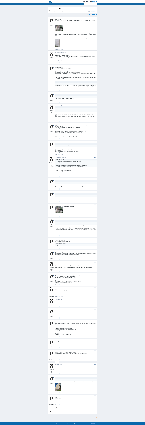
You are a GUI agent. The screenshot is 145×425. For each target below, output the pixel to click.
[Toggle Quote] (56, 82)
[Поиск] (96, 4)
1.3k (51, 72)
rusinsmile (51, 52)
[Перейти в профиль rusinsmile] (51, 55)
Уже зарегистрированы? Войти (87, 1)
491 (51, 24)
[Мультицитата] (59, 49)
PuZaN (51, 157)
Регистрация (94, 1)
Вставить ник (57, 49)
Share (89, 11)
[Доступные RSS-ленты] (96, 417)
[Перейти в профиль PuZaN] (49, 11)
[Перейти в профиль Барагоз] (51, 68)
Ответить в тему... (55, 411)
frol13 (52, 93)
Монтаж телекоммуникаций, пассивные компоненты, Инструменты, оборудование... (66, 11)
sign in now (65, 408)
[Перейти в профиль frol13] (51, 96)
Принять (93, 423)
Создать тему (88, 14)
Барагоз (51, 299)
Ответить (94, 14)
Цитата (62, 49)
